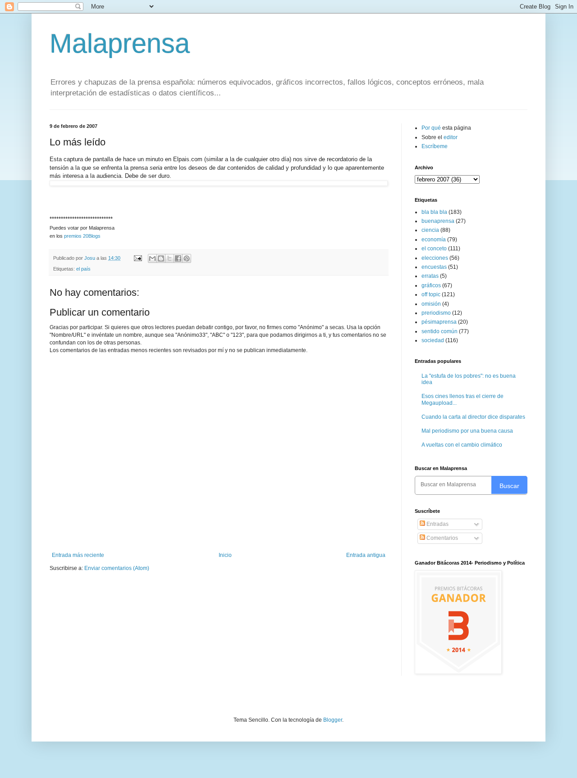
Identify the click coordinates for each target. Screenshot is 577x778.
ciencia (430, 230)
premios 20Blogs (82, 236)
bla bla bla (434, 212)
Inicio (225, 555)
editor (451, 137)
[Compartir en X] (169, 258)
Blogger (332, 720)
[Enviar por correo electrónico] (152, 258)
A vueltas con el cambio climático (461, 445)
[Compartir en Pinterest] (186, 258)
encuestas (434, 267)
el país (83, 268)
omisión (431, 304)
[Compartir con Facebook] (178, 258)
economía (433, 239)
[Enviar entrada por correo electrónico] (137, 258)
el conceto (434, 248)
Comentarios (441, 538)
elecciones (434, 258)
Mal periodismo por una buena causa (467, 431)
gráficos (431, 285)
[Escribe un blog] (160, 258)
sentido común (439, 331)
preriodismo (436, 313)
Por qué (431, 128)
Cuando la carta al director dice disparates (473, 417)
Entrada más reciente (78, 555)
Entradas (437, 524)
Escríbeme (434, 146)
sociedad (432, 340)
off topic (430, 294)
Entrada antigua (365, 555)
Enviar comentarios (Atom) (116, 568)
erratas (430, 276)
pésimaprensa (439, 322)
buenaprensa (437, 221)
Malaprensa (120, 43)
